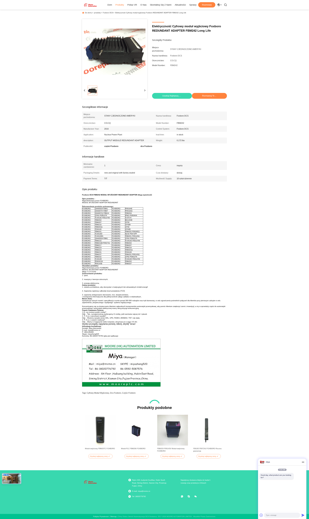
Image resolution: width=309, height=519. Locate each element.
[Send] (303, 515)
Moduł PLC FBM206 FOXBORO (133, 448)
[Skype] (190, 496)
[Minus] (303, 462)
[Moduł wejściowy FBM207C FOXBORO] (100, 430)
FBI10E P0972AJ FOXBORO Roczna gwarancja (207, 450)
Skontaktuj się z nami (160, 5)
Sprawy (193, 5)
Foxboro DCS (108, 13)
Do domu (88, 13)
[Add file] (261, 515)
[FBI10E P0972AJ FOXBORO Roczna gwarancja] (208, 430)
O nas (143, 5)
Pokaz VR (132, 5)
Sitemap (113, 516)
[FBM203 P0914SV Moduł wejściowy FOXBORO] (172, 430)
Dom (109, 5)
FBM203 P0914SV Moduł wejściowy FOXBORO (171, 450)
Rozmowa (207, 5)
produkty (97, 13)
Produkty (119, 5)
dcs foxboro (115, 393)
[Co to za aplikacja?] (184, 496)
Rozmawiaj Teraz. (210, 96)
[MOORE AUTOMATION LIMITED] (90, 5)
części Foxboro (129, 393)
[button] (88, 434)
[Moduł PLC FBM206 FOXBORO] (136, 430)
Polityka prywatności (101, 516)
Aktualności (180, 5)
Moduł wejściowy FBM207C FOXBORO (100, 448)
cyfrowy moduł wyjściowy (98, 393)
